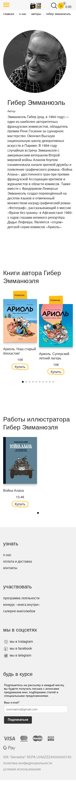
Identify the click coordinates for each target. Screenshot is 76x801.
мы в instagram (21, 641)
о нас (7, 554)
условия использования (22, 769)
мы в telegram (20, 655)
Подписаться (18, 719)
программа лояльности (21, 598)
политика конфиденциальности (27, 763)
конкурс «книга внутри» (21, 604)
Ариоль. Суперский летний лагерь (54, 355)
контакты (10, 567)
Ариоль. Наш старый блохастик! (19, 351)
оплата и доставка (17, 561)
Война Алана (13, 490)
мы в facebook (20, 648)
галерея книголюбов (19, 611)
